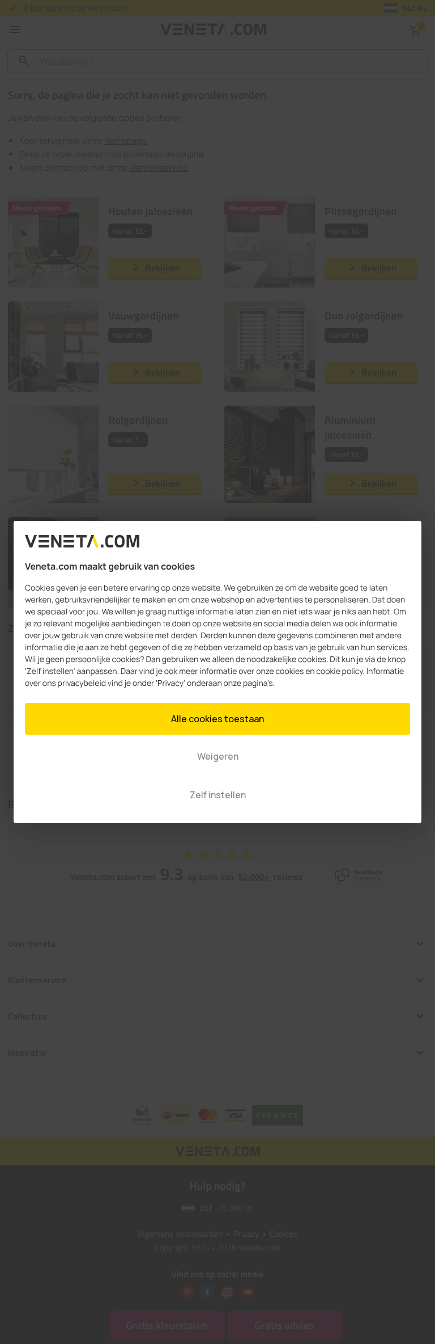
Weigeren (217, 756)
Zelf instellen (218, 795)
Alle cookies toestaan (217, 719)
